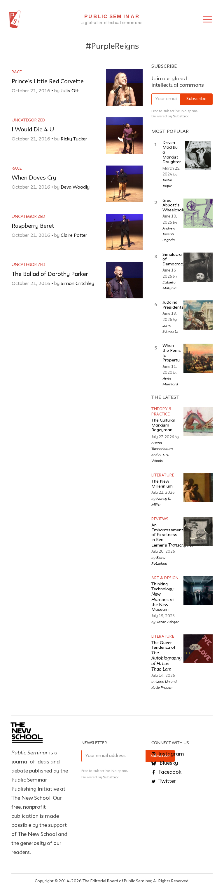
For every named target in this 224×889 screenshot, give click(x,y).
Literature (162, 475)
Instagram (170, 754)
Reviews (160, 519)
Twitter (166, 781)
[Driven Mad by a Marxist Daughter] (198, 155)
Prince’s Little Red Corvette (48, 81)
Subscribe (196, 99)
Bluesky (168, 763)
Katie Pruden (161, 687)
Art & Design (164, 578)
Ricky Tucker (74, 139)
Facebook (169, 772)
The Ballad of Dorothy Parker (50, 274)
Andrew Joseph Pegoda (168, 234)
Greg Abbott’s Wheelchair (173, 205)
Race (17, 72)
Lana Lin (163, 681)
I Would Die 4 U (33, 130)
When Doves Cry (34, 178)
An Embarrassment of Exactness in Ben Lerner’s (173, 535)
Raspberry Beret (33, 226)
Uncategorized (28, 120)
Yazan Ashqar (167, 622)
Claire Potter (74, 236)
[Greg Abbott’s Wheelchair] (198, 213)
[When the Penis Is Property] (198, 358)
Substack (180, 116)
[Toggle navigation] (207, 19)
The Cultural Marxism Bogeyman (163, 425)
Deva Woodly (75, 187)
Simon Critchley (77, 284)
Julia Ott (70, 91)
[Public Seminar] (15, 19)
